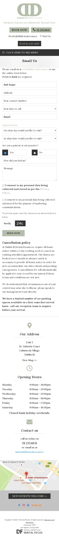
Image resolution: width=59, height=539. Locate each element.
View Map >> (29, 360)
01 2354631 (43, 30)
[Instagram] (24, 505)
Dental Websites (31, 530)
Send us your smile (29, 43)
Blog (38, 505)
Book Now (19, 30)
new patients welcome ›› (29, 496)
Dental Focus (33, 532)
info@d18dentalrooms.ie (24, 36)
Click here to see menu (22, 52)
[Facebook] (19, 505)
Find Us (46, 36)
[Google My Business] (28, 505)
